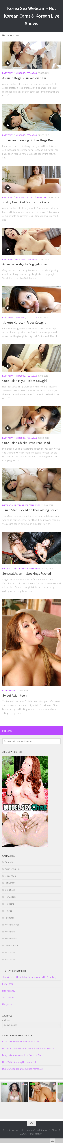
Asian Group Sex (12, 868)
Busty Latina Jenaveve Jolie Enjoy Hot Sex (21, 1055)
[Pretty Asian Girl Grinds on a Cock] (31, 179)
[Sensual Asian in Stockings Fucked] (31, 548)
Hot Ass (31, 197)
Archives (6, 1020)
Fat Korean (10, 882)
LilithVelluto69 (8, 990)
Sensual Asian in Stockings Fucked (26, 573)
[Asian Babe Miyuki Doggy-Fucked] (31, 241)
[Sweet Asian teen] (31, 642)
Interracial (8, 505)
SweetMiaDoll (8, 997)
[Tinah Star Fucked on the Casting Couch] (31, 484)
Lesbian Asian (11, 945)
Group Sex (10, 889)
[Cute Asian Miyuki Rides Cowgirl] (31, 358)
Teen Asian (32, 73)
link (60, 1096)
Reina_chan (7, 983)
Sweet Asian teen (14, 695)
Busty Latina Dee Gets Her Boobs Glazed (20, 1041)
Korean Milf (10, 931)
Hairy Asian (7, 73)
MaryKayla (7, 1004)
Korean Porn (21, 505)
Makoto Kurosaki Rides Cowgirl (24, 322)
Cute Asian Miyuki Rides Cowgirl (24, 381)
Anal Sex (9, 862)
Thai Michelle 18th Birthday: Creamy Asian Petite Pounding (29, 977)
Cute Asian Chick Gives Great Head (26, 443)
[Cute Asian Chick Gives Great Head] (31, 420)
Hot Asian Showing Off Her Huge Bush (28, 140)
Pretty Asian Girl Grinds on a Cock (25, 202)
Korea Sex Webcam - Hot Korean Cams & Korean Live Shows (31, 16)
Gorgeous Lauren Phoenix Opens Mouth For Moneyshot (28, 1048)
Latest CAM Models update (17, 1035)
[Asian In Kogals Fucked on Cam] (31, 55)
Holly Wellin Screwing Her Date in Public (20, 1062)
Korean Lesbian (12, 924)
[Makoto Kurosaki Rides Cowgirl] (31, 299)
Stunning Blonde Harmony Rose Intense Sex (22, 1068)
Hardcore (20, 73)
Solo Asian (10, 952)
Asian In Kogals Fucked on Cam (24, 78)
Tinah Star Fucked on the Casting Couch (30, 510)
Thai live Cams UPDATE (14, 971)
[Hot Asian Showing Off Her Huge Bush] (31, 117)
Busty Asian (10, 875)
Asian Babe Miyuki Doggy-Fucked (25, 264)
